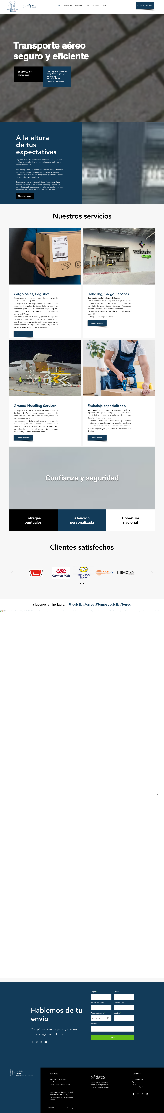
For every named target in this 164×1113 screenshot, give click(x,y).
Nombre (117, 1013)
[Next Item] (157, 794)
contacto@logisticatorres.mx (60, 1084)
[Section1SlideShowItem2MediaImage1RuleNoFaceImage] (83, 583)
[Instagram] (36, 1042)
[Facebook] (32, 1042)
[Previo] (12, 573)
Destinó (117, 992)
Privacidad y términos (140, 1087)
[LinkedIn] (45, 1042)
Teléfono (94, 1023)
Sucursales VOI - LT (139, 1079)
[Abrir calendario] (108, 1018)
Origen (93, 992)
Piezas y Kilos (119, 1002)
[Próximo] (152, 573)
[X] (41, 1042)
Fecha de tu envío (98, 1013)
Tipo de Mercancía (97, 1002)
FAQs (134, 1084)
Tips (133, 1082)
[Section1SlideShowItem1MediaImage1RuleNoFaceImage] (80, 583)
